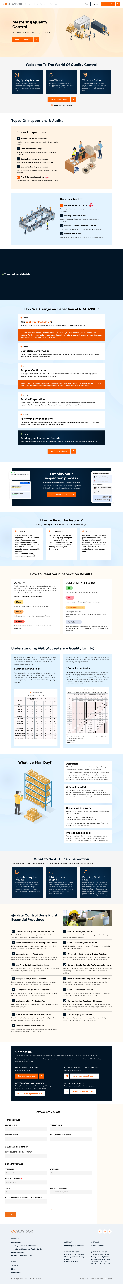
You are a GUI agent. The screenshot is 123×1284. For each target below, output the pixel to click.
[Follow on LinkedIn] (105, 1231)
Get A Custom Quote (59, 100)
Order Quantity (11, 1135)
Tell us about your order (60, 1135)
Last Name (54, 1169)
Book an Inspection (22, 39)
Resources (43, 4)
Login (87, 4)
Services (27, 4)
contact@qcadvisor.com (74, 1246)
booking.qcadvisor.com (26, 1076)
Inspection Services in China (21, 1255)
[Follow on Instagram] (100, 1231)
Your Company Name (58, 1188)
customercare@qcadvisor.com (84, 1076)
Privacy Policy (83, 1278)
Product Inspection (18, 1252)
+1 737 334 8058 (97, 1246)
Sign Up (95, 4)
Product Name (56, 1125)
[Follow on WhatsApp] (110, 1231)
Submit (10, 1214)
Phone (8, 1188)
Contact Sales (108, 4)
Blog (13, 1269)
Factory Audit (16, 1243)
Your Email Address (13, 1179)
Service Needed (11, 1125)
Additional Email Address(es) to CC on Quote (23, 1198)
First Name (9, 1169)
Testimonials (53, 4)
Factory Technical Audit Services (25, 1246)
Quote (36, 39)
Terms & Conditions (97, 1278)
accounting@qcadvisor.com (83, 1091)
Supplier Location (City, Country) (19, 1152)
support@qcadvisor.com (33, 1094)
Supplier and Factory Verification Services (28, 1249)
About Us (36, 4)
